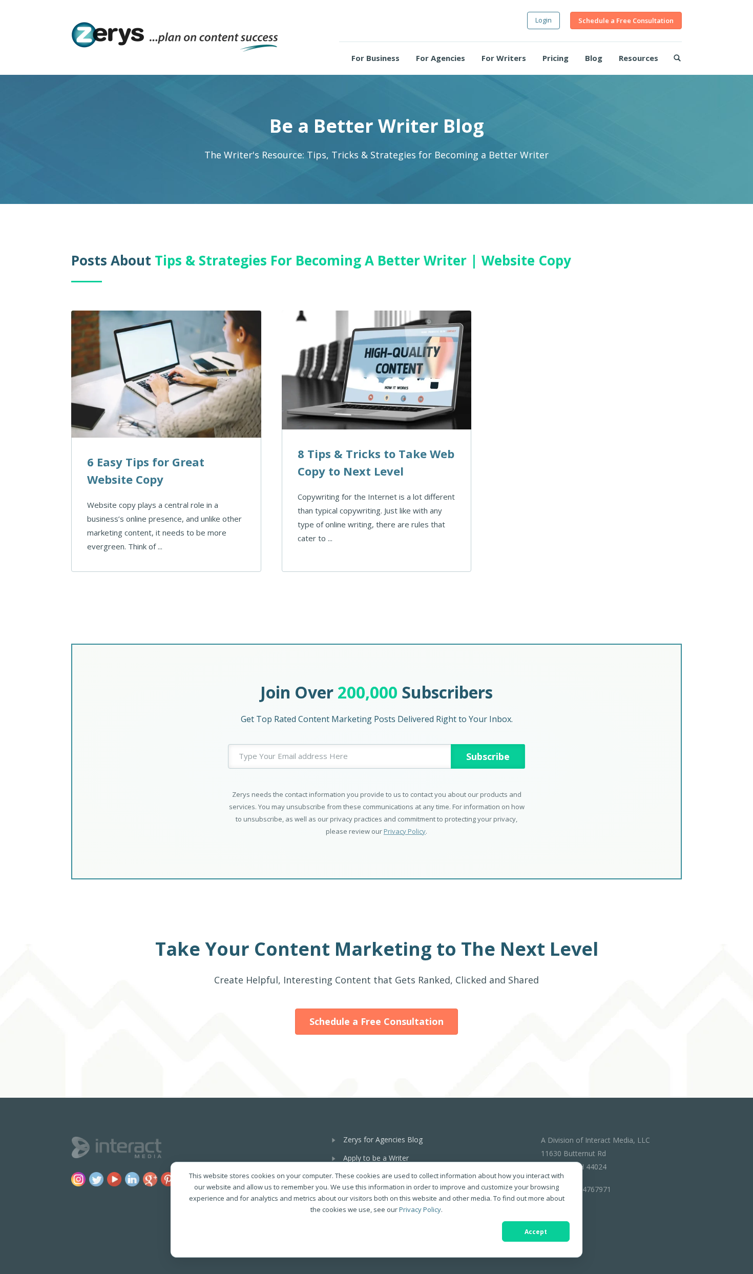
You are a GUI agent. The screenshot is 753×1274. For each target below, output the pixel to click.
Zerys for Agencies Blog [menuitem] (383, 1139)
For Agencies (440, 58)
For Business (375, 58)
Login (543, 20)
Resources (638, 58)
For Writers (504, 58)
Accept (536, 1231)
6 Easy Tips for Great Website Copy (145, 470)
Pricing (555, 58)
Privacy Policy (420, 1209)
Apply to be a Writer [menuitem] (376, 1158)
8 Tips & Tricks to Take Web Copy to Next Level (376, 462)
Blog (593, 58)
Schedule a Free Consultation (626, 20)
